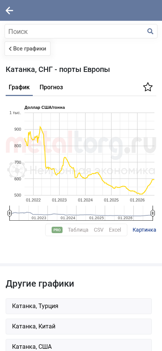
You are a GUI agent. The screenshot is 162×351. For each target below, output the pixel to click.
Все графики (29, 48)
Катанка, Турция (35, 306)
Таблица (78, 230)
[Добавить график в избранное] (147, 89)
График (19, 87)
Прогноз (51, 87)
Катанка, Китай (33, 326)
